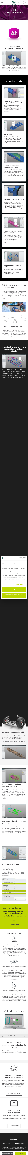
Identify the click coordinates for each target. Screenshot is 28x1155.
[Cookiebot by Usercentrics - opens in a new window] (19, 558)
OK (14, 589)
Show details (19, 584)
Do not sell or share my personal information (14, 595)
